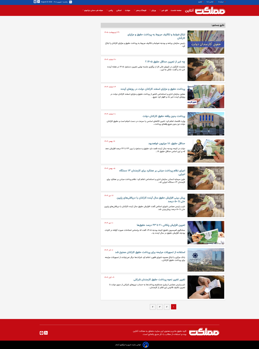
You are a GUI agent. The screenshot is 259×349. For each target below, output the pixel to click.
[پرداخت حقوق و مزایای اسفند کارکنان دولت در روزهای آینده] (206, 96)
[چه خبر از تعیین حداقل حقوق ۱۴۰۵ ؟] (206, 69)
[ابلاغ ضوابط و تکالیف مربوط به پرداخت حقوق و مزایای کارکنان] (206, 42)
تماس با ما (210, 2)
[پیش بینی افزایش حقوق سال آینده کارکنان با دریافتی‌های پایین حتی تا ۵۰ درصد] (206, 205)
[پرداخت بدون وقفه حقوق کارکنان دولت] (206, 123)
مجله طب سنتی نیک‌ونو (93, 10)
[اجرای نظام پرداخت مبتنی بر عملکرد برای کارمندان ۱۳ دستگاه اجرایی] (206, 178)
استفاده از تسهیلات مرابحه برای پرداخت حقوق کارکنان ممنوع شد (150, 252)
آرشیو (200, 2)
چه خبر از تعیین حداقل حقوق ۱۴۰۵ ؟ (165, 62)
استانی (119, 10)
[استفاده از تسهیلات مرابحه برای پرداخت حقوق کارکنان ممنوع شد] (206, 259)
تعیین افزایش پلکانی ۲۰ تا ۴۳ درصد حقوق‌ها (161, 225)
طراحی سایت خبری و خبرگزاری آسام (128, 345)
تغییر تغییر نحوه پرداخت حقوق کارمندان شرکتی (159, 279)
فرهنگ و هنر (140, 10)
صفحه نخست (176, 10)
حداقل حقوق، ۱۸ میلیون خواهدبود (166, 143)
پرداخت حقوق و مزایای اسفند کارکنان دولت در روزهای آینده (153, 89)
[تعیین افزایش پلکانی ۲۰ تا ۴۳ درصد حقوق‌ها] (206, 232)
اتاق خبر (164, 10)
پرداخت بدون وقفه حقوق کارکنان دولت (164, 116)
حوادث (128, 10)
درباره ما (221, 2)
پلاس (110, 10)
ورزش (153, 10)
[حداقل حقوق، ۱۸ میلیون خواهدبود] (206, 151)
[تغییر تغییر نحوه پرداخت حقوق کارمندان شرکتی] (206, 287)
